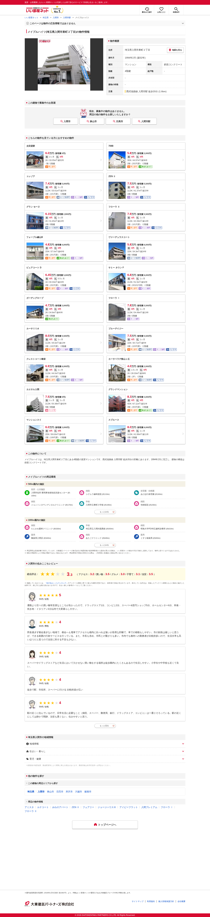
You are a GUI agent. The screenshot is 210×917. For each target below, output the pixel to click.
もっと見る (104, 726)
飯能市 (87, 791)
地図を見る (177, 50)
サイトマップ (138, 901)
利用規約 (151, 901)
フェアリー (88, 807)
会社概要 (181, 901)
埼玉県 (46, 17)
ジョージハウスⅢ (107, 807)
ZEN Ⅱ (75, 807)
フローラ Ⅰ (167, 807)
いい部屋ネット (31, 17)
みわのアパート (60, 807)
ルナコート (43, 807)
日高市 (119, 121)
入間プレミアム (149, 807)
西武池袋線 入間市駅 (137, 91)
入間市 (56, 17)
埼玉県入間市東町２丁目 (137, 49)
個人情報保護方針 (166, 901)
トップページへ (107, 824)
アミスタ (29, 807)
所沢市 (69, 791)
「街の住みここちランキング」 (56, 583)
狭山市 (93, 121)
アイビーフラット (128, 807)
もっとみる (104, 512)
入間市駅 (67, 17)
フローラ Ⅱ (31, 811)
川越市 (78, 791)
